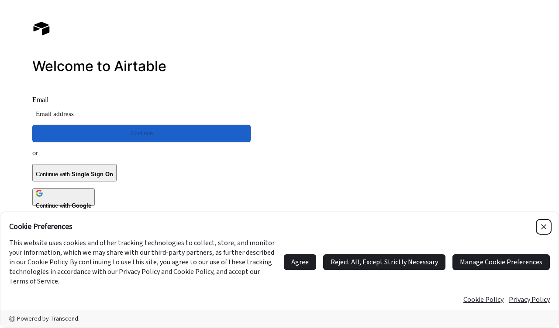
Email (40, 99)
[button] (418, 129)
